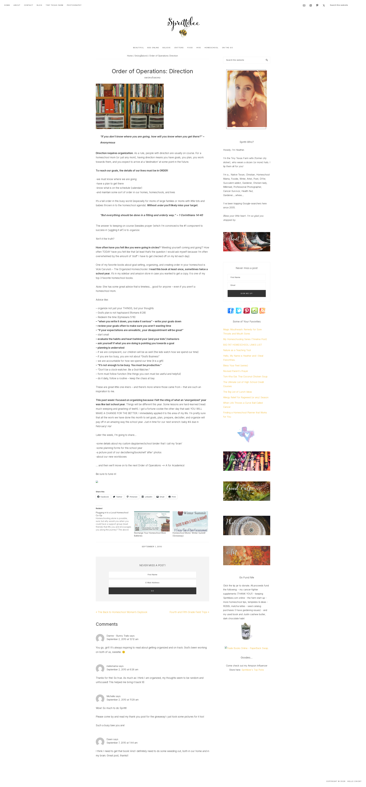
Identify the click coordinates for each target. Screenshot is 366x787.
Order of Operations (149, 465)
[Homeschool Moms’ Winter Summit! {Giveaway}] (190, 521)
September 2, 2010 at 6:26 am (122, 669)
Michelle (111, 696)
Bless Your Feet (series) (235, 365)
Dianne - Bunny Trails (118, 635)
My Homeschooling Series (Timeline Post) (245, 339)
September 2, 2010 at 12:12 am (122, 639)
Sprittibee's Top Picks (252, 669)
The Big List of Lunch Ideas (237, 391)
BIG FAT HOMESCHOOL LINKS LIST (242, 344)
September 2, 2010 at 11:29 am (123, 699)
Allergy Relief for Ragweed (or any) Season (245, 397)
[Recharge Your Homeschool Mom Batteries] (152, 521)
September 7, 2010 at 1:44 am (122, 742)
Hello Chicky (354, 781)
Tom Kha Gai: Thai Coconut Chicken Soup (245, 376)
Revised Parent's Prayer (235, 371)
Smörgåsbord (152, 78)
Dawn (110, 739)
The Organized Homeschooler (131, 269)
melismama (112, 666)
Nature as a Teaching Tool (237, 350)
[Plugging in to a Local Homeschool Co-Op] (115, 521)
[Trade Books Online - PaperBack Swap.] (246, 648)
